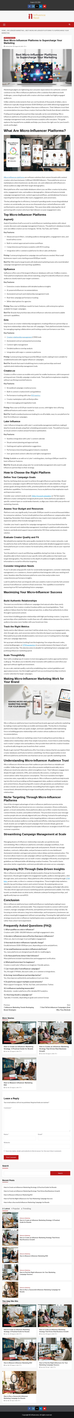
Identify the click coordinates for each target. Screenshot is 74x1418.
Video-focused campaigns (41, 496)
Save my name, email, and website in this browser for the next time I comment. (34, 1151)
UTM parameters (29, 645)
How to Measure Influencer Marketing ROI (18, 1195)
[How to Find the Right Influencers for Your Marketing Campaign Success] (10, 1272)
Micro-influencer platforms (14, 177)
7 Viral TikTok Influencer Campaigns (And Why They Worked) (55, 1007)
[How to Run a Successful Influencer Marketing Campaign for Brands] (10, 1289)
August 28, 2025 (19, 46)
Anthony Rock (9, 46)
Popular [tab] (16, 1209)
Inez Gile (7, 1051)
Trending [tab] (26, 1209)
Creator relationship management (19, 337)
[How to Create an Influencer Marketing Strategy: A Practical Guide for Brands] (19, 1032)
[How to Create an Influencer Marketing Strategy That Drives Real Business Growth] (55, 1032)
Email (40, 1134)
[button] (4, 24)
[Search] (69, 24)
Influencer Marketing (9, 37)
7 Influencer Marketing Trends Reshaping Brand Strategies (19, 1007)
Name (6, 1134)
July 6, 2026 (14, 1400)
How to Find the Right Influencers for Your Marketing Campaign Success (28, 1198)
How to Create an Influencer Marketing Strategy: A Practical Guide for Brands (30, 1187)
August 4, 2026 (50, 1053)
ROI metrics (35, 395)
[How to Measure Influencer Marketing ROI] (19, 1069)
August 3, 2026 (15, 1087)
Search (5, 1166)
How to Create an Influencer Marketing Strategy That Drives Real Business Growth (54, 1049)
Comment (8, 1108)
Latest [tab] (7, 1209)
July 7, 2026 (50, 1367)
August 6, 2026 (15, 1051)
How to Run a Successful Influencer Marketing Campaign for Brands (26, 1202)
